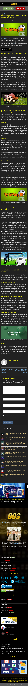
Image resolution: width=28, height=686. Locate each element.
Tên (4, 396)
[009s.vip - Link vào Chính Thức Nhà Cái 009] (14, 4)
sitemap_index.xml (10, 548)
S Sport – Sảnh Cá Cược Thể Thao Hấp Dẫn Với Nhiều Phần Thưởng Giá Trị (15, 457)
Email (4, 402)
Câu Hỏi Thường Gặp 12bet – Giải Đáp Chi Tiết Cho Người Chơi (15, 438)
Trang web (5, 409)
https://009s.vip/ (10, 643)
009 (14, 43)
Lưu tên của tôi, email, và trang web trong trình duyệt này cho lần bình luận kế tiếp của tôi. (14, 417)
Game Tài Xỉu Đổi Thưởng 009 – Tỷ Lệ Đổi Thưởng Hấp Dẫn (21, 371)
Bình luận (5, 384)
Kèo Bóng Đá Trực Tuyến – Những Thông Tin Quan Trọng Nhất (7, 371)
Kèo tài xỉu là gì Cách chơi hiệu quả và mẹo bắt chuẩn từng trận (15, 453)
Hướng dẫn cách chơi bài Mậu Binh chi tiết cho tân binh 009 (15, 471)
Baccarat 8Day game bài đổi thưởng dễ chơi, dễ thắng (15, 466)
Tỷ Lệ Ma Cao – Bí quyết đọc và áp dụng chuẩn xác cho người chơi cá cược (14, 462)
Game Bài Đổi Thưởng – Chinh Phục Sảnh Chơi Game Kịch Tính (14, 500)
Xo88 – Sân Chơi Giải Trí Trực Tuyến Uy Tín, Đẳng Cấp (15, 434)
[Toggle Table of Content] (9, 49)
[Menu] (2, 4)
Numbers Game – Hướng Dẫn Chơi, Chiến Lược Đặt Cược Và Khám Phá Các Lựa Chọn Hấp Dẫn (15, 443)
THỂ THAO (3, 13)
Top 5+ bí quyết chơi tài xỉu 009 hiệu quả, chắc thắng (15, 475)
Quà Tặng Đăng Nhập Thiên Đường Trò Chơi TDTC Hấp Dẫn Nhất (15, 448)
